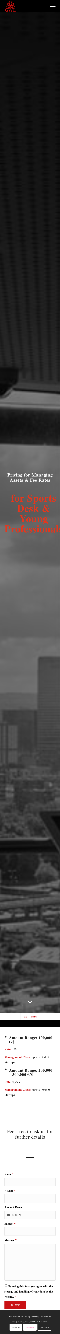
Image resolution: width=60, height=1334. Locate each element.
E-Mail (9, 1190)
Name (9, 1174)
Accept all (16, 1327)
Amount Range (13, 1207)
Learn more (44, 1327)
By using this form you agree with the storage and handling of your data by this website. (28, 1291)
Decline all (30, 1327)
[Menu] (51, 6)
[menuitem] (51, 6)
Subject (10, 1223)
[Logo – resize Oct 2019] (24, 6)
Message (10, 1240)
